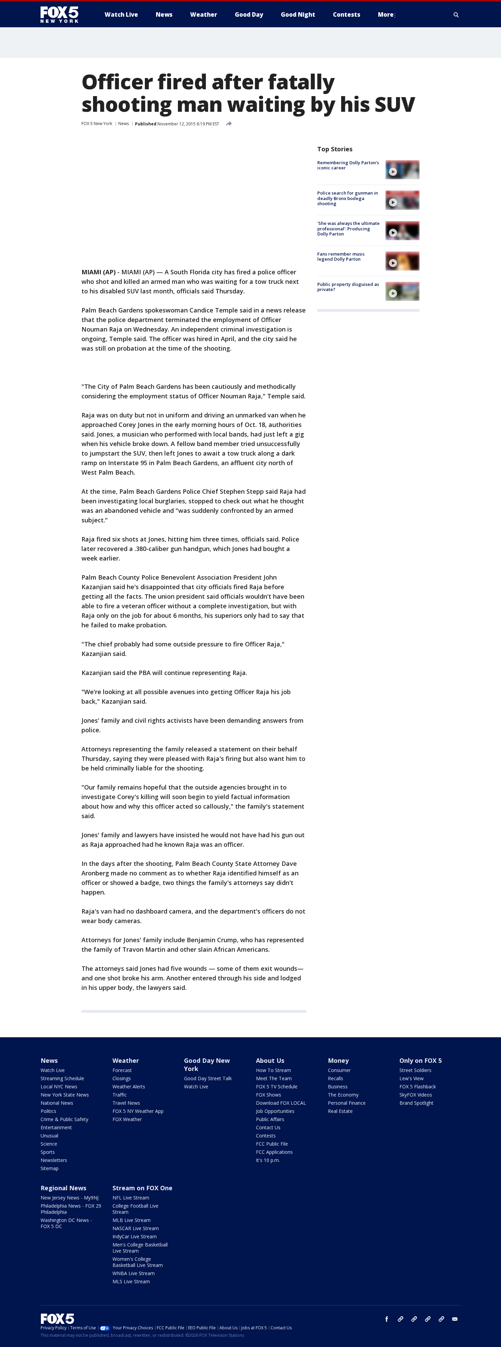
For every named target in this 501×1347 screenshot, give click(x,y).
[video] (402, 169)
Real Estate (340, 1111)
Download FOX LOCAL (281, 1103)
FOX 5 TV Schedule (277, 1086)
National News (57, 1103)
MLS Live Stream (131, 1281)
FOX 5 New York (96, 123)
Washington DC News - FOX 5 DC (66, 1223)
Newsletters (54, 1160)
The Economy (343, 1094)
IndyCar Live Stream (134, 1236)
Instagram (400, 1319)
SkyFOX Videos (415, 1094)
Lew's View (411, 1078)
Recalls (335, 1078)
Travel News (126, 1103)
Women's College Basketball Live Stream (137, 1262)
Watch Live (53, 1070)
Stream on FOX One (142, 1188)
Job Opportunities (275, 1111)
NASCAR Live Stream (135, 1228)
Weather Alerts (128, 1086)
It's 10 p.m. (268, 1160)
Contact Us (268, 1127)
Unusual (49, 1135)
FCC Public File (272, 1144)
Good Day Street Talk (208, 1078)
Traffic (119, 1094)
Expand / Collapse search (456, 15)
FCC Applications (274, 1152)
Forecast (122, 1070)
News (123, 123)
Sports (48, 1152)
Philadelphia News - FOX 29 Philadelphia (71, 1209)
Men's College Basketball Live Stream (140, 1247)
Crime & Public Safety (64, 1119)
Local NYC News (59, 1086)
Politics (48, 1111)
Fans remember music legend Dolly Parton (341, 256)
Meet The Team (274, 1078)
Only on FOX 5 (420, 1060)
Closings (121, 1078)
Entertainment (56, 1127)
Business (338, 1086)
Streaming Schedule (62, 1078)
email (455, 1319)
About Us (270, 1060)
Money (338, 1060)
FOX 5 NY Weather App (138, 1111)
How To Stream (273, 1070)
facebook (386, 1319)
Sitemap (50, 1168)
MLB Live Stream (131, 1220)
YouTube (427, 1319)
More (386, 14)
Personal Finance (347, 1103)
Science (49, 1144)
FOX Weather (127, 1119)
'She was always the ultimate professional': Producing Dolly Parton (348, 228)
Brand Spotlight (416, 1103)
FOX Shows (268, 1094)
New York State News (65, 1094)
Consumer (339, 1070)
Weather (125, 1060)
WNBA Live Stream (133, 1273)
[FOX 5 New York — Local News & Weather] (63, 14)
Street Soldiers (415, 1070)
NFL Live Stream (130, 1197)
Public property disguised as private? (348, 287)
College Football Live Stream (135, 1209)
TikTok (414, 1319)
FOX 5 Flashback (417, 1086)
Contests (266, 1135)
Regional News (63, 1188)
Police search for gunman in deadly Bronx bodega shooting (347, 198)
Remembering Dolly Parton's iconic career (348, 165)
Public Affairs (270, 1119)
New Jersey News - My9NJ (69, 1197)
